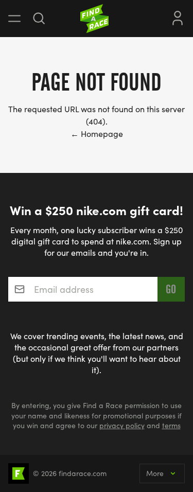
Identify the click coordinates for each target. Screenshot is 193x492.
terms (171, 425)
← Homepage (97, 133)
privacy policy (122, 425)
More (155, 473)
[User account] (177, 17)
